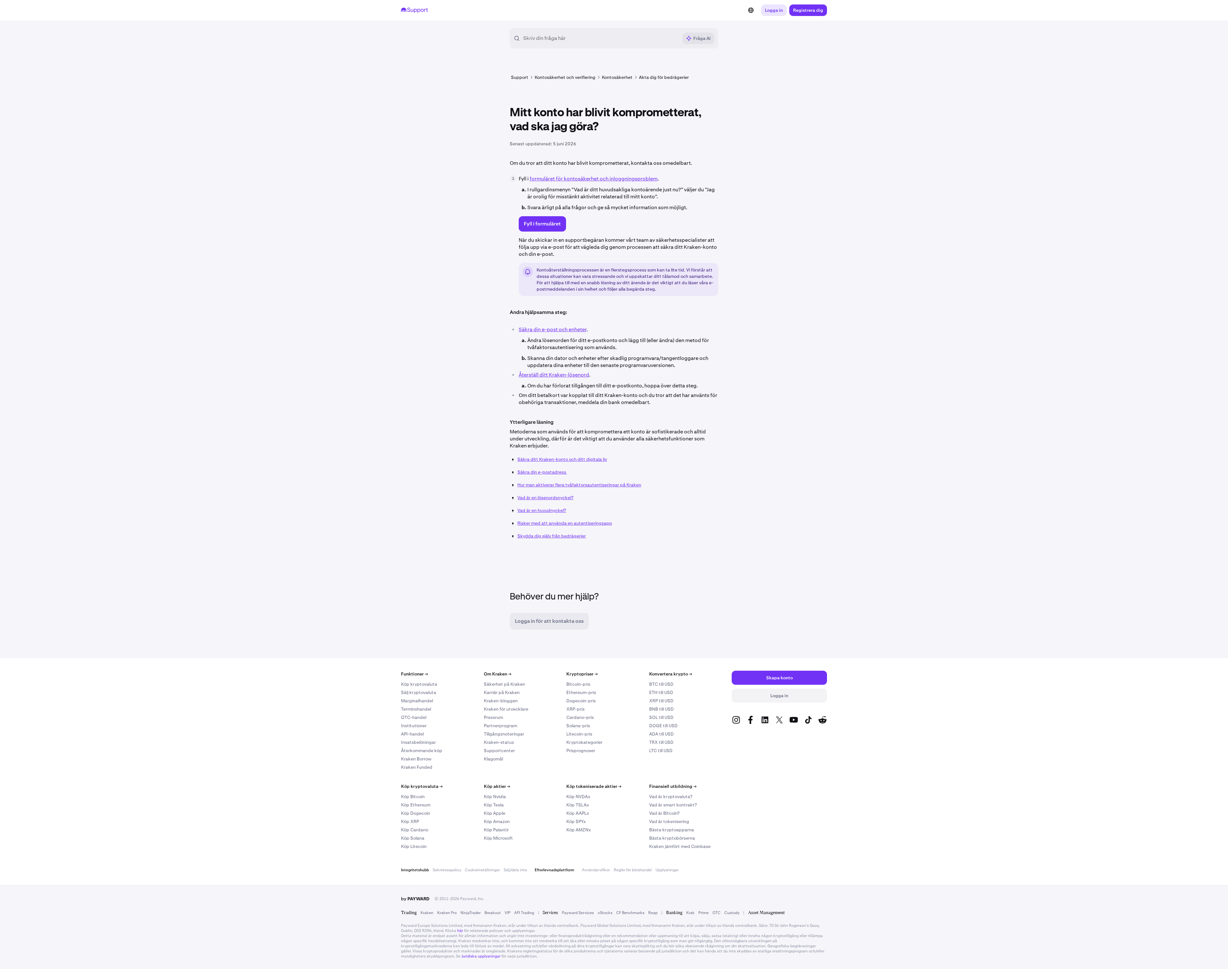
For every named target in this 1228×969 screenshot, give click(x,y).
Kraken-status (499, 742)
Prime (703, 912)
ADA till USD (661, 734)
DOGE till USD (663, 726)
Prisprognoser (580, 750)
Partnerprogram (500, 726)
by (415, 899)
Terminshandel (416, 709)
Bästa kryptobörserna (672, 838)
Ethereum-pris (581, 692)
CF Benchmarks (630, 912)
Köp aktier (497, 786)
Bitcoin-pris (578, 684)
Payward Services (578, 912)
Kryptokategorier (584, 742)
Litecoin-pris (579, 734)
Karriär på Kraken (502, 692)
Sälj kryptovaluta (418, 692)
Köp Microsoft (498, 838)
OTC (716, 912)
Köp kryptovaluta (419, 684)
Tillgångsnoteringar (504, 734)
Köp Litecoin (414, 846)
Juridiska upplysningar (480, 956)
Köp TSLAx (577, 805)
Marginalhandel (417, 701)
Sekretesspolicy (447, 870)
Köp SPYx (576, 821)
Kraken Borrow (416, 759)
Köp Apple (494, 813)
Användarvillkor (596, 870)
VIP (507, 912)
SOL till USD (661, 717)
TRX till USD (661, 742)
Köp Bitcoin (413, 796)
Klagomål (493, 759)
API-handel (412, 734)
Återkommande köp (421, 750)
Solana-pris (578, 726)
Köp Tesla (494, 805)
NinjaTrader (470, 912)
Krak (690, 912)
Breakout (492, 912)
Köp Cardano (414, 830)
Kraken (427, 912)
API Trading (524, 912)
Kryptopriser (582, 674)
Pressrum (493, 717)
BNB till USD (661, 709)
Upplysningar (667, 870)
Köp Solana (412, 838)
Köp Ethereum (415, 805)
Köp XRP (410, 821)
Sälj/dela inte (515, 870)
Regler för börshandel (633, 870)
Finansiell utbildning (673, 786)
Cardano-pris (580, 717)
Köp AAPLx (577, 813)
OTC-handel (413, 717)
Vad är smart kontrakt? (673, 805)
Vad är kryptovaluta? (670, 796)
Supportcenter (499, 750)
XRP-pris (575, 709)
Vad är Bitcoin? (664, 813)
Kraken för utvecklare (506, 709)
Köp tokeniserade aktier (593, 786)
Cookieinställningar (482, 870)
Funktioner (414, 674)
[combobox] (601, 38)
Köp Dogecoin (415, 813)
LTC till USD (661, 750)
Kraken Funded (416, 767)
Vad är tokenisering (669, 821)
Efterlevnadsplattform (554, 870)
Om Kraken (497, 674)
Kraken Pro (447, 912)
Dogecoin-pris (581, 701)
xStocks (605, 912)
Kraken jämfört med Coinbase (680, 846)
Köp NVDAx (578, 796)
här (460, 930)
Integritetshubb (415, 870)
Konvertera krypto (670, 674)
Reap (652, 912)
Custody (731, 912)
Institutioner (414, 726)
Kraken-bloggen (501, 701)
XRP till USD (661, 701)
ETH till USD (661, 692)
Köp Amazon (497, 821)
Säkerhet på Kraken (504, 684)
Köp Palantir (496, 830)
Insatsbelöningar (418, 742)
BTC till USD (661, 684)
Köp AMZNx (578, 830)
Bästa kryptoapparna (671, 830)
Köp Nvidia (495, 796)
